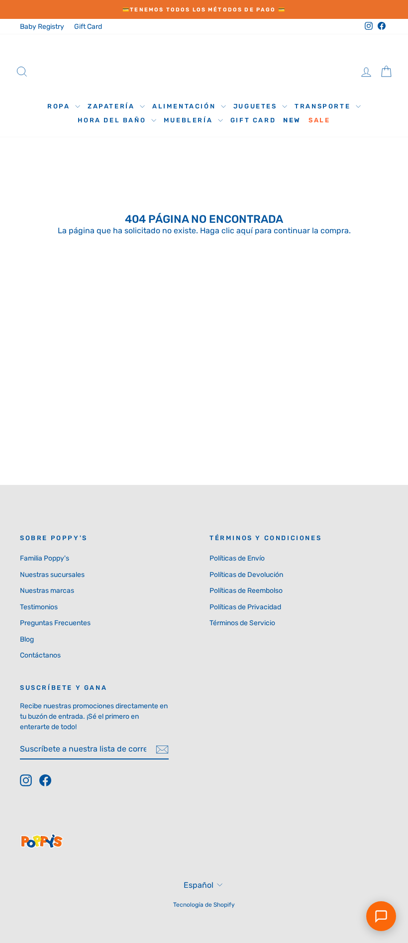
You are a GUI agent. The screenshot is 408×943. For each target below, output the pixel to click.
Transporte (324, 106)
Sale (319, 120)
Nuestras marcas (47, 590)
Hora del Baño (113, 120)
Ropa (60, 106)
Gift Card (88, 26)
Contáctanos (40, 655)
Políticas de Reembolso (246, 590)
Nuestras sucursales (52, 574)
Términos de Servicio (242, 623)
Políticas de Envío (237, 558)
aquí (244, 230)
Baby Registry (42, 26)
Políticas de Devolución (246, 574)
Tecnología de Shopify (204, 904)
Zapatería (112, 106)
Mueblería (189, 120)
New (292, 120)
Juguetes (256, 106)
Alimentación (185, 106)
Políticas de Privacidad (245, 607)
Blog (27, 639)
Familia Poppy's (44, 558)
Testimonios (39, 607)
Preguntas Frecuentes (55, 623)
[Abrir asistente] (381, 916)
